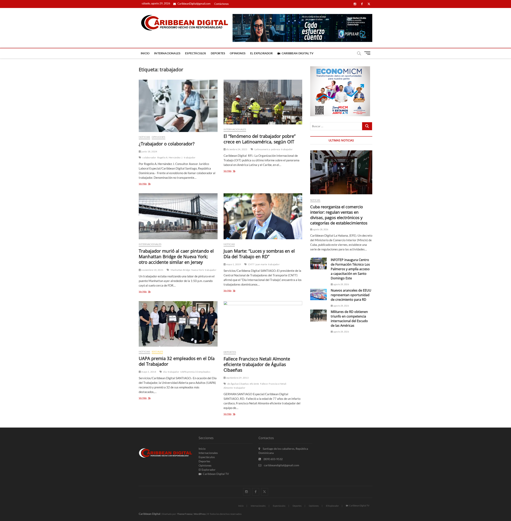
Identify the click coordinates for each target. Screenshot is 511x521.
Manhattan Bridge (180, 269)
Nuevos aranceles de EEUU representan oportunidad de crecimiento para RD (351, 295)
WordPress (200, 513)
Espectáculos (195, 53)
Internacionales (167, 53)
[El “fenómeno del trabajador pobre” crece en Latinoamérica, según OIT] (263, 102)
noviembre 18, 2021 (152, 269)
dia (165, 371)
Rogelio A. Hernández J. (170, 157)
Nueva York (197, 269)
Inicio (145, 53)
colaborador (149, 157)
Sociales (157, 351)
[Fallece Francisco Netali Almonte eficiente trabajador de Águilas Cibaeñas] (263, 324)
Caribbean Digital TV (297, 53)
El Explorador (261, 53)
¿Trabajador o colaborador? (167, 144)
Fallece (264, 383)
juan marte (261, 264)
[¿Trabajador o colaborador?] (178, 106)
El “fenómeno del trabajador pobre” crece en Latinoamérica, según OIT (260, 139)
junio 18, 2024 (149, 151)
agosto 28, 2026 (320, 229)
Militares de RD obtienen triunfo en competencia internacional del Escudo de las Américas (349, 319)
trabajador (189, 157)
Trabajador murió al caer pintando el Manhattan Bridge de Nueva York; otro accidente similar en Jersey (176, 256)
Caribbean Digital (149, 513)
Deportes (218, 53)
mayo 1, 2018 (148, 371)
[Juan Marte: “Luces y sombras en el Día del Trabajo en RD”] (263, 216)
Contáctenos (221, 3)
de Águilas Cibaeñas (238, 383)
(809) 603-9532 (273, 459)
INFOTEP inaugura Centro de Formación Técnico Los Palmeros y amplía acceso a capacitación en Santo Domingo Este (350, 269)
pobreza (275, 149)
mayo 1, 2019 (233, 264)
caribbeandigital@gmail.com (281, 465)
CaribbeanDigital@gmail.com (194, 3)
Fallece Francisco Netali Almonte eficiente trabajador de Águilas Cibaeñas (257, 364)
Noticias (144, 136)
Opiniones (238, 53)
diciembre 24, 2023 (236, 149)
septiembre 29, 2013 (237, 377)
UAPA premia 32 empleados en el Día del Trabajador (177, 361)
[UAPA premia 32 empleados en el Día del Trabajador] (178, 324)
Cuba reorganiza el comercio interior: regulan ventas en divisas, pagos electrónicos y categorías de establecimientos (338, 215)
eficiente (254, 383)
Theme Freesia (184, 513)
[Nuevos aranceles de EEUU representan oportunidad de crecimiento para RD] (318, 294)
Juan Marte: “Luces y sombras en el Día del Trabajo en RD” (259, 253)
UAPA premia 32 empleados (195, 371)
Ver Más (149, 184)
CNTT (251, 264)
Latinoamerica (262, 149)
